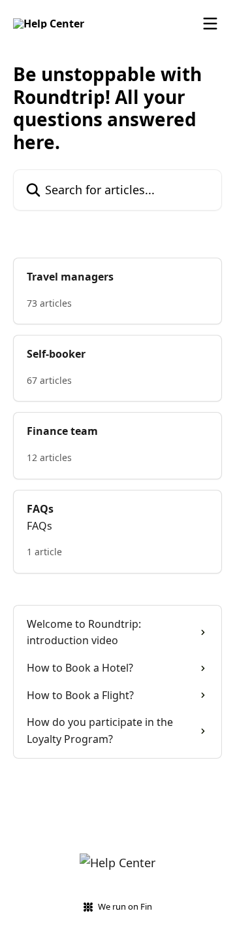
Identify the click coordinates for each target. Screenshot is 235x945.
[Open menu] (210, 23)
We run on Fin (125, 906)
